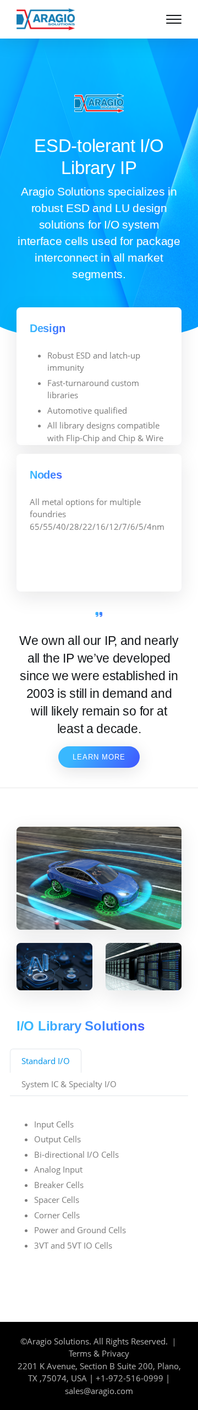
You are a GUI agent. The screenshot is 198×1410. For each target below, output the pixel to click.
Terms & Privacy (99, 1353)
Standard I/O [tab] (45, 1060)
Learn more (99, 757)
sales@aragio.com (99, 1390)
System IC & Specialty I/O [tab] (69, 1083)
